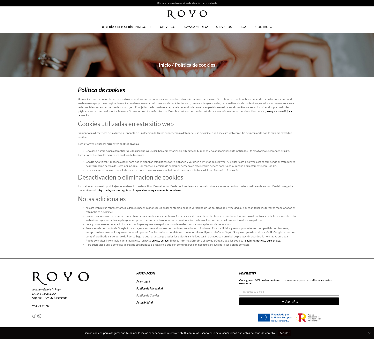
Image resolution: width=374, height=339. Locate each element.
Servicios (224, 26)
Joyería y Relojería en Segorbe (127, 26)
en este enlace (160, 240)
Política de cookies (101, 90)
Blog (243, 26)
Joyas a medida (195, 26)
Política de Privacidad (149, 288)
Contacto (263, 26)
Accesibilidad (144, 302)
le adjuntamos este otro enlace (262, 240)
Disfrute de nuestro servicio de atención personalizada (187, 3)
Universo (168, 26)
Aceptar (284, 333)
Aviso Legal (143, 281)
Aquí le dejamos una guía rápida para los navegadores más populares (139, 190)
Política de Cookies (147, 295)
